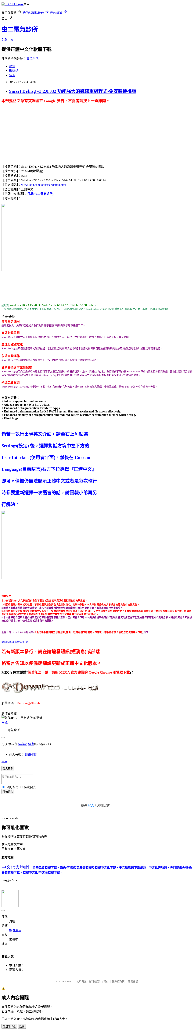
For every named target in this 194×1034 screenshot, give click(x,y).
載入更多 (8, 768)
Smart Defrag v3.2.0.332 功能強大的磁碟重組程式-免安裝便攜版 (72, 91)
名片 (12, 75)
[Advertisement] (33, 129)
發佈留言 (8, 791)
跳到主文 (8, 39)
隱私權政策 (118, 981)
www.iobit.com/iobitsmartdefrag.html (43, 184)
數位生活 (33, 58)
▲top (5, 761)
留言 (31, 744)
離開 (21, 1026)
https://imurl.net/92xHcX (15, 642)
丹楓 (5, 722)
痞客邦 (22, 744)
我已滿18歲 (9, 1026)
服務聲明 (133, 981)
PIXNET (68, 981)
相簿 (12, 66)
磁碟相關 (31, 754)
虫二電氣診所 (20, 29)
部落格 (13, 70)
